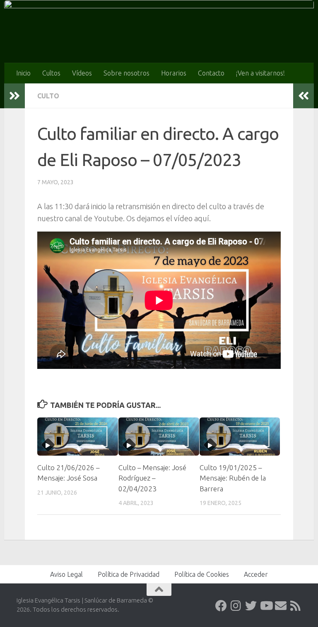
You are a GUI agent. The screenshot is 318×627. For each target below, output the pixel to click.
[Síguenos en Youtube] (266, 606)
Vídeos (82, 73)
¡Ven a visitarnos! (260, 73)
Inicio (23, 73)
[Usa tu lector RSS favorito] (295, 606)
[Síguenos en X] (251, 606)
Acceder (256, 574)
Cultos (51, 73)
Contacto (211, 73)
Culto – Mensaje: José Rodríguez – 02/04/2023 (152, 478)
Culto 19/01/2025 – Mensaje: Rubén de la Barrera (233, 478)
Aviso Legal (66, 574)
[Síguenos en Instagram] (236, 606)
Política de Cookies (201, 574)
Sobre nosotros (126, 73)
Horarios (173, 73)
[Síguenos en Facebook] (221, 606)
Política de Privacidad (128, 574)
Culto (48, 96)
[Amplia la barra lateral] (14, 95)
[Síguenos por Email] (281, 606)
